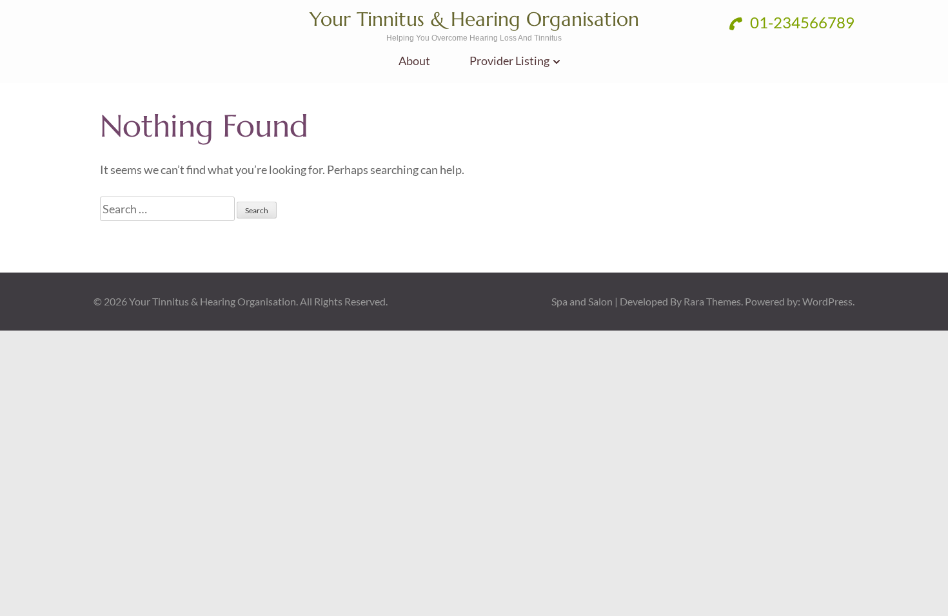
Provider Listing (509, 61)
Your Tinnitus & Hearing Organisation (474, 19)
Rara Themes (712, 301)
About (414, 61)
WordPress (827, 301)
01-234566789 (800, 22)
